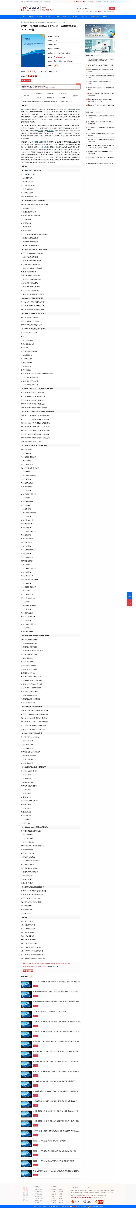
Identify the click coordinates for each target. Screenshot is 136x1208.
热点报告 (31, 16)
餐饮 (61, 109)
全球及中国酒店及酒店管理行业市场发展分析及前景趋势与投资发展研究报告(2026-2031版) (65, 1111)
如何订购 (106, 1)
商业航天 (100, 11)
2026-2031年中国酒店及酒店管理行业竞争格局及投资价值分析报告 (57, 982)
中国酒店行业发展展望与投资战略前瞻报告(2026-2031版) (101, 70)
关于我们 (35, 1206)
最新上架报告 (38, 1189)
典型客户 (58, 1206)
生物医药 (53, 1200)
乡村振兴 (87, 11)
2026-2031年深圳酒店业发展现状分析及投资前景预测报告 (53, 1161)
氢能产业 (53, 1194)
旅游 (29, 109)
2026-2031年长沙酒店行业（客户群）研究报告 (49, 1141)
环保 (22, 119)
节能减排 (40, 130)
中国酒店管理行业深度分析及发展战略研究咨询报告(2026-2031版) (56, 1171)
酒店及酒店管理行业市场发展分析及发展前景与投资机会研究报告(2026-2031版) (61, 1002)
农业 (97, 1190)
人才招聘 (62, 1206)
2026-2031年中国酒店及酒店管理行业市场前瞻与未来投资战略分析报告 (58, 1071)
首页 (73, 1)
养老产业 (82, 11)
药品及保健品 (104, 1192)
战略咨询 (56, 16)
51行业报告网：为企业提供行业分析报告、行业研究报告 (36, 1)
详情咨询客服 (52, 87)
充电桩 (113, 11)
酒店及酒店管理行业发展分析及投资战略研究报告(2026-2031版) (55, 992)
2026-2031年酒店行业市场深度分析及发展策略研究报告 (101, 158)
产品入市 (84, 16)
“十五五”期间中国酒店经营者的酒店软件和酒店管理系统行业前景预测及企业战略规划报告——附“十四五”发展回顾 (73, 1131)
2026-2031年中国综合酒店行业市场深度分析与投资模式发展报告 (101, 94)
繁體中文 (79, 1)
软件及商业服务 (77, 1192)
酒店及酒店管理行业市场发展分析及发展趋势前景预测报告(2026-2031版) (59, 1041)
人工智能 (95, 11)
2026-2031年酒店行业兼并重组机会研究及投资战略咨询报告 (101, 128)
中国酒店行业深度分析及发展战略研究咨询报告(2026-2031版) (101, 116)
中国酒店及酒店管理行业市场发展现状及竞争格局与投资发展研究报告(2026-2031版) (63, 1051)
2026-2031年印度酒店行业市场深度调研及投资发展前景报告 (54, 1151)
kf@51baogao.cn (53, 966)
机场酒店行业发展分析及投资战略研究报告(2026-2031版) (100, 82)
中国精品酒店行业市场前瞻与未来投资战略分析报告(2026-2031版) (100, 152)
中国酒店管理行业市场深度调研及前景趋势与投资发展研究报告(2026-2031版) (101, 100)
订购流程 (44, 1206)
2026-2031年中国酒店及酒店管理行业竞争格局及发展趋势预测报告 (57, 1022)
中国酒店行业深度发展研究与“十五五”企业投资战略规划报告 (101, 88)
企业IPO (37, 1203)
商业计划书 (75, 16)
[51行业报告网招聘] (100, 51)
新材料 (61, 1194)
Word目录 (63, 61)
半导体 (91, 11)
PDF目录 (71, 61)
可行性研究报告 (39, 1200)
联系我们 (48, 1206)
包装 (76, 1190)
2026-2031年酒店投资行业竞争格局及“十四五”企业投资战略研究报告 (101, 122)
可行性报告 (66, 16)
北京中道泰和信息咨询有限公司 (39, 142)
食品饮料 (110, 1192)
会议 (65, 109)
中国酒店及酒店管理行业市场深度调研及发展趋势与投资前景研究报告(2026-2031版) (63, 1081)
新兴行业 (100, 1190)
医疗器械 (53, 1203)
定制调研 (105, 16)
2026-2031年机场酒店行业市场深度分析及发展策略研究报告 (101, 76)
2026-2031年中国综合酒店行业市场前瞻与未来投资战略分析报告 (101, 134)
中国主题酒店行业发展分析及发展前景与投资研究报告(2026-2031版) (101, 140)
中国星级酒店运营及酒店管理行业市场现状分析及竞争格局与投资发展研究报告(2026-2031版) (101, 60)
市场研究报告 (38, 1194)
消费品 (72, 1190)
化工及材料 (81, 1190)
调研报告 (48, 16)
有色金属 (61, 1203)
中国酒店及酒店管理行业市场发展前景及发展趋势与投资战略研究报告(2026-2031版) (63, 1101)
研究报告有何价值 (88, 1)
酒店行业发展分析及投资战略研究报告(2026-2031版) (101, 163)
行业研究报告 (38, 1192)
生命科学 (109, 11)
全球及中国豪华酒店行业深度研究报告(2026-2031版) (101, 65)
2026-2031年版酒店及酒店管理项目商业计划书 (49, 1012)
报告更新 (39, 16)
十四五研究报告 (39, 1198)
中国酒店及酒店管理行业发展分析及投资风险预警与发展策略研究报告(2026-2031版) (63, 1061)
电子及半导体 (84, 1192)
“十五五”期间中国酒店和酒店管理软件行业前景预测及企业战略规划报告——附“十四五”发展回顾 (101, 146)
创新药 (53, 1196)
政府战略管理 (38, 1196)
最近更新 (26, 22)
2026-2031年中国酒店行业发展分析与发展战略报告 (101, 106)
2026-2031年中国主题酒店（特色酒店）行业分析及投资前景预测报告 (57, 1032)
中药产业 (61, 1200)
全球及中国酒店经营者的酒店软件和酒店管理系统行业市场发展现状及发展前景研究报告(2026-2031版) (69, 1121)
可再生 (49, 130)
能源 (52, 130)
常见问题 (53, 1206)
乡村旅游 (64, 133)
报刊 (60, 147)
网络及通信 (91, 1192)
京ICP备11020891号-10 (81, 1206)
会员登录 (113, 1)
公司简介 (39, 1206)
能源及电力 (97, 1192)
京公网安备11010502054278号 (96, 1206)
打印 (57, 61)
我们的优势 (98, 1)
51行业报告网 (45, 147)
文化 (76, 112)
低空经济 (104, 11)
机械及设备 (106, 1190)
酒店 (56, 65)
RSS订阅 (70, 1206)
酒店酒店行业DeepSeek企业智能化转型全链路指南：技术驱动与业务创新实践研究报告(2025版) (67, 1091)
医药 (94, 1190)
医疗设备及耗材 (88, 1190)
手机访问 (67, 1206)
